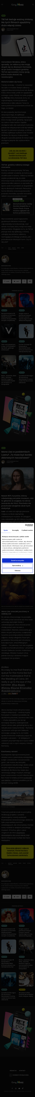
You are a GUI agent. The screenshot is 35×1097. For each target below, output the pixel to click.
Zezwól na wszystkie (17, 560)
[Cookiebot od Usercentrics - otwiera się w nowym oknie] (25, 525)
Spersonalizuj (16, 565)
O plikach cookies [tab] (27, 530)
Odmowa (17, 570)
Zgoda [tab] (6, 530)
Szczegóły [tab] (15, 530)
